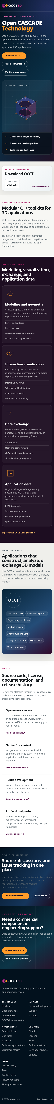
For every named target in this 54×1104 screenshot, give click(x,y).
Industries (7, 1040)
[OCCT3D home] (12, 5)
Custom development (40, 1006)
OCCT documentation (13, 1020)
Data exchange (10, 1011)
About (32, 1031)
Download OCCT (12, 55)
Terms (5, 1070)
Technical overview (16, 767)
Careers (33, 1036)
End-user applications (13, 1045)
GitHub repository (17, 72)
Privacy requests (10, 1079)
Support (33, 1011)
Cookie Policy (9, 1075)
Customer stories (11, 1050)
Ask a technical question (16, 958)
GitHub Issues (40, 895)
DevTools (6, 1006)
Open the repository (16, 799)
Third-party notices (12, 1084)
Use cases (7, 1036)
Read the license (14, 732)
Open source (9, 1015)
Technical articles (38, 1045)
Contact (33, 1054)
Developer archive (38, 1050)
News (31, 1040)
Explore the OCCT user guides (17, 532)
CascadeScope (9, 1031)
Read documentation (15, 63)
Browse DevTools (13, 950)
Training (33, 1015)
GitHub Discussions (14, 895)
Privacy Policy (9, 1065)
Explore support (14, 833)
